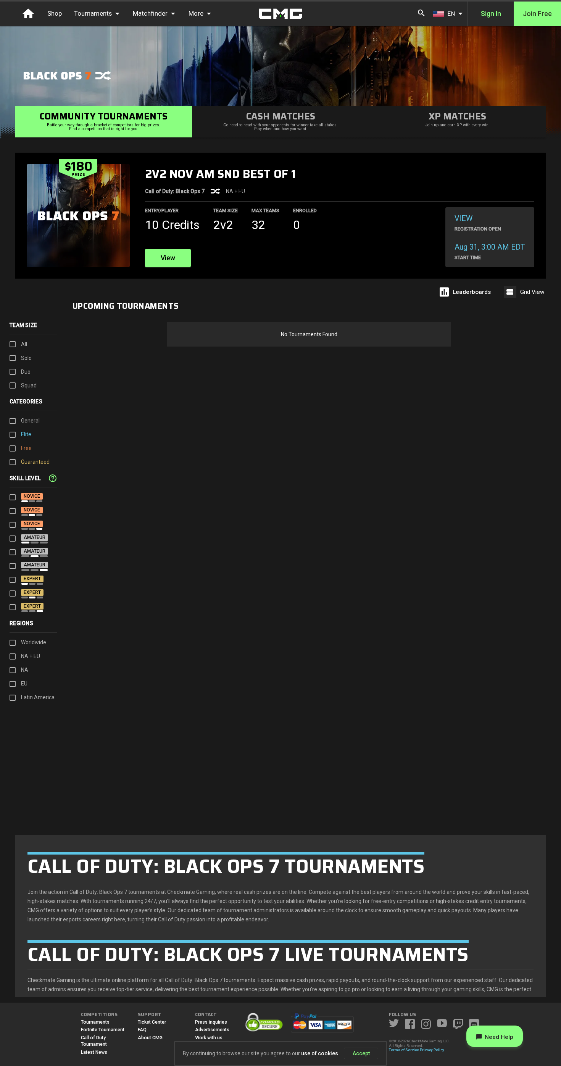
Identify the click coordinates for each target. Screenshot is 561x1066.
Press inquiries (211, 1022)
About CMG (150, 1037)
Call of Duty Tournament (94, 1041)
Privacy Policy (432, 1050)
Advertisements (212, 1029)
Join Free (537, 14)
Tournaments (95, 1022)
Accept (361, 1053)
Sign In (491, 14)
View (168, 258)
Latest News (94, 1052)
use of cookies (319, 1053)
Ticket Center (152, 1022)
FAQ (142, 1029)
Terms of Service (404, 1050)
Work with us (208, 1037)
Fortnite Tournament (102, 1029)
